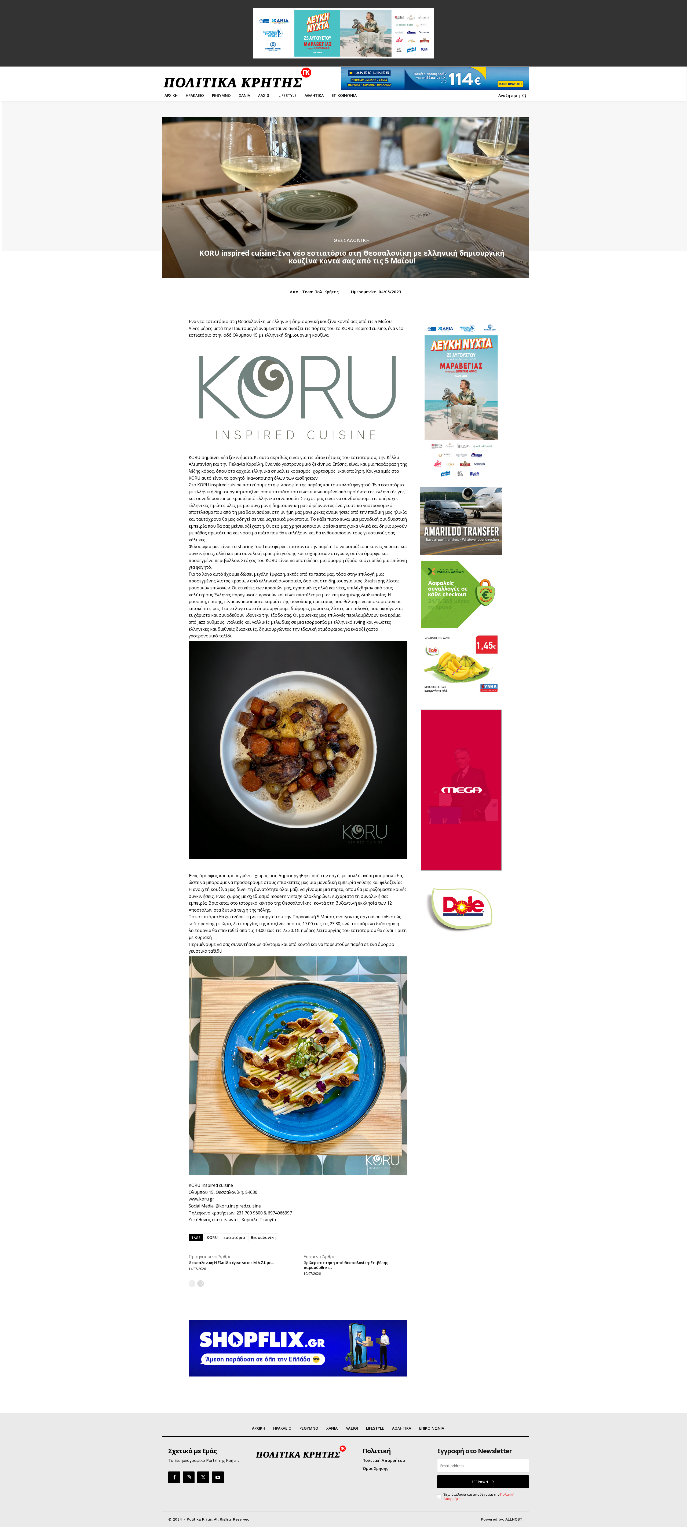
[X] (203, 1477)
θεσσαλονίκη (263, 1237)
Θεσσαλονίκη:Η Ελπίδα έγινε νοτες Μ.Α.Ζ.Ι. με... (231, 1262)
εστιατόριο (234, 1237)
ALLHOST (513, 1519)
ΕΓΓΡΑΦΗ (480, 1481)
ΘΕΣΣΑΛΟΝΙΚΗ (352, 240)
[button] (513, 95)
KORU (212, 1237)
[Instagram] (189, 1477)
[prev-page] (192, 1283)
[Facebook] (174, 1477)
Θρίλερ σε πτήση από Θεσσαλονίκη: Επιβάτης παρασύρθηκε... (346, 1265)
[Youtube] (218, 1477)
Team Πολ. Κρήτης (320, 291)
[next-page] (200, 1283)
